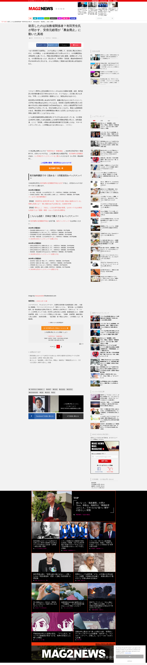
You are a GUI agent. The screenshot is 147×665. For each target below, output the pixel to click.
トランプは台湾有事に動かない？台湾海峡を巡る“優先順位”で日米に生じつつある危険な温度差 (109, 318)
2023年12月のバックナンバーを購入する (44, 254)
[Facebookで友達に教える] (41, 413)
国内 (32, 38)
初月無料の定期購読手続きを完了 (51, 183)
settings (129, 661)
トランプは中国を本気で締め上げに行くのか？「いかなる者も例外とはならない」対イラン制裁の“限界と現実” (82, 11)
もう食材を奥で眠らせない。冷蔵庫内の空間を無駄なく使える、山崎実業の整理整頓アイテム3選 (109, 242)
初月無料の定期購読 (76, 153)
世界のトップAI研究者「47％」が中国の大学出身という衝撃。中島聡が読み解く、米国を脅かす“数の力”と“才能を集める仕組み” (94, 576)
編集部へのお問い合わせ (97, 486)
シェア (40, 45)
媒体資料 (93, 482)
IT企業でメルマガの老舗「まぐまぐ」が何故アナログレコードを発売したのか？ (109, 73)
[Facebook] (56, 9)
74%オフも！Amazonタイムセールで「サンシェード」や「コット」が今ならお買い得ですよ (109, 264)
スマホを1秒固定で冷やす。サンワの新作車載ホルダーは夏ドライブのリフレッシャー (110, 220)
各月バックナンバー (63, 221)
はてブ (51, 45)
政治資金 (62, 389)
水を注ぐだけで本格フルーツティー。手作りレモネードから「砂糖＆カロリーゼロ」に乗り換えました (109, 278)
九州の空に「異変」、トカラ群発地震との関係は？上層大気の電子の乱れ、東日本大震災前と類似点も (109, 404)
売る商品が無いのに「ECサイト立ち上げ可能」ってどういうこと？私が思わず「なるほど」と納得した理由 (109, 80)
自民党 (48, 392)
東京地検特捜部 (34, 392)
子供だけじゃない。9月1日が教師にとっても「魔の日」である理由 (113, 10)
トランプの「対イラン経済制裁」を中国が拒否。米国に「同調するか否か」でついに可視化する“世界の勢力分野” (101, 543)
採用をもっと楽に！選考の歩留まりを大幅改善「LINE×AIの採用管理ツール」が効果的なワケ (109, 56)
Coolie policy (128, 653)
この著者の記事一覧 (40, 301)
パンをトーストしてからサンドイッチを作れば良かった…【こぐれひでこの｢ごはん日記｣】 (109, 256)
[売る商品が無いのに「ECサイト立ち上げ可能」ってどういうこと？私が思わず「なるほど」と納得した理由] (95, 84)
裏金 (54, 392)
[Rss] (61, 9)
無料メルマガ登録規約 (96, 453)
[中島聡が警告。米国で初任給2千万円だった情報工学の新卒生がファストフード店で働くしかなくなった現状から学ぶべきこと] (95, 68)
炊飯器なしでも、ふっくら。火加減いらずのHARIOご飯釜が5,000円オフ (109, 227)
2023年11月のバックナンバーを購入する (44, 269)
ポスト (65, 45)
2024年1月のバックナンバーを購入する (44, 239)
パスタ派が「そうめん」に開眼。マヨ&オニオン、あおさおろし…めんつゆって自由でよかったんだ (109, 198)
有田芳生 (70, 389)
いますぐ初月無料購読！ (38, 197)
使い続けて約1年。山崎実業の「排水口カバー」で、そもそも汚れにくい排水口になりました (110, 249)
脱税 (42, 392)
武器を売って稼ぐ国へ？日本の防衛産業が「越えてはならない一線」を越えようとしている (109, 159)
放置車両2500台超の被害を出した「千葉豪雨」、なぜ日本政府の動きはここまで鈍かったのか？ (72, 604)
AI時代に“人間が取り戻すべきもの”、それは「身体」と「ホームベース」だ (109, 376)
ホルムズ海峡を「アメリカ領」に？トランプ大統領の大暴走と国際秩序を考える (109, 213)
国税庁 (49, 389)
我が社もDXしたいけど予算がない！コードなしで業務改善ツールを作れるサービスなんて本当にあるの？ (110, 152)
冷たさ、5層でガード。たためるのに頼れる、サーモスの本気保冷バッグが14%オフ (110, 183)
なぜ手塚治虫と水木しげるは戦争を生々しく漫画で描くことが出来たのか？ (109, 383)
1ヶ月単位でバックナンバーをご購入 (47, 156)
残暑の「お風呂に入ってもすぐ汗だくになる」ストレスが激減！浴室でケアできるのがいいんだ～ (109, 167)
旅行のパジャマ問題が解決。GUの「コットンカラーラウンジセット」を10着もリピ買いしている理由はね (109, 191)
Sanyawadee (39, 296)
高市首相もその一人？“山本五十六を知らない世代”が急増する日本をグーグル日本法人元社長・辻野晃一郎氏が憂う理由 (92, 11)
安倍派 (55, 389)
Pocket (76, 45)
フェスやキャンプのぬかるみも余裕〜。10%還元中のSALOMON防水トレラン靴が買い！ (109, 205)
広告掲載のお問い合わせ (97, 484)
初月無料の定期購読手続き (39, 221)
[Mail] (64, 9)
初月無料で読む (55, 168)
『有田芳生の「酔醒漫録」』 (52, 38)
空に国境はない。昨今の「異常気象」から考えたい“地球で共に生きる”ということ (45, 604)
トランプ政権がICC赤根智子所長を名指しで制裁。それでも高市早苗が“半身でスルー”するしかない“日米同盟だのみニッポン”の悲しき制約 (103, 12)
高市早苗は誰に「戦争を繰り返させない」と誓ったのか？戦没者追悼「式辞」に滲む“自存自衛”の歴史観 (52, 576)
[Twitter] (59, 9)
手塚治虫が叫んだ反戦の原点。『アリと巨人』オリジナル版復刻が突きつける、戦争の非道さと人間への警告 (52, 636)
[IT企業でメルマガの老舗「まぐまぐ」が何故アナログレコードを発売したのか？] (95, 76)
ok (129, 656)
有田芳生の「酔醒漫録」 (55, 151)
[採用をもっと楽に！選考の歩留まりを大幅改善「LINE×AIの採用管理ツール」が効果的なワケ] (95, 60)
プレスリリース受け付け (97, 487)
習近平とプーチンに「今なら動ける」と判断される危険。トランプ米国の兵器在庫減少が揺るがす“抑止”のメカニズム (101, 605)
